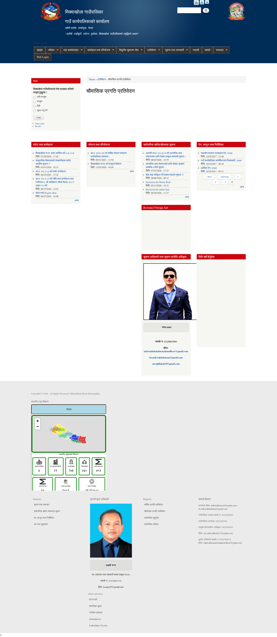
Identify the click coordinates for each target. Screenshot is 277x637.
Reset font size (202, 2)
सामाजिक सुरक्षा (95, 605)
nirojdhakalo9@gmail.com (166, 363)
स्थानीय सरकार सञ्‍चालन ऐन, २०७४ (216, 153)
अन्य (77, 200)
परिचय (49, 50)
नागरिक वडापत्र (95, 612)
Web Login (43, 57)
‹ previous (224, 176)
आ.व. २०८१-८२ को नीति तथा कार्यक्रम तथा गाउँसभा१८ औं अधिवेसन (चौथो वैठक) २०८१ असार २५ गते (55, 182)
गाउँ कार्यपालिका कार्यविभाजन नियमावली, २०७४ (221, 160)
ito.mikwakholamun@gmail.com (166, 357)
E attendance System (98, 625)
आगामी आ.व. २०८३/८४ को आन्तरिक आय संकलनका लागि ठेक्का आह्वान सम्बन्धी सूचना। (166, 154)
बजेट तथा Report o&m (46, 192)
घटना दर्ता (93, 599)
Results (38, 126)
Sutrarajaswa (95, 618)
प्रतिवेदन (150, 50)
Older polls (39, 123)
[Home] (51, 10)
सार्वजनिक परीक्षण (151, 524)
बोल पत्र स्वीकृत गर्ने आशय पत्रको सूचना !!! (165, 174)
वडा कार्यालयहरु (70, 50)
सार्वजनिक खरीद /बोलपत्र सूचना (47, 511)
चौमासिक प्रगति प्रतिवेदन (154, 511)
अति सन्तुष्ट (42, 96)
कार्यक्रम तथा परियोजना (97, 50)
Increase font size (196, 2)
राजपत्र (218, 50)
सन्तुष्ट (39, 101)
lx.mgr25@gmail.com (113, 587)
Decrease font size (207, 2)
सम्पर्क (207, 50)
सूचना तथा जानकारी (173, 50)
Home (92, 79)
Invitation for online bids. (158, 189)
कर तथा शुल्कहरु (41, 524)
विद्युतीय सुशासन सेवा (127, 50)
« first (208, 176)
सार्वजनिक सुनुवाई (151, 517)
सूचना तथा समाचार (41, 504)
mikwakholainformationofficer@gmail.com (166, 351)
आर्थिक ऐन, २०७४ (209, 168)
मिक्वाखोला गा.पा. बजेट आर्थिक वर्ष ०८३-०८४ (55, 153)
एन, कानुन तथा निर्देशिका (44, 517)
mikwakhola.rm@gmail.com (223, 505)
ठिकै (38, 105)
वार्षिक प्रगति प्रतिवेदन (153, 504)
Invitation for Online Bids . (159, 182)
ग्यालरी (196, 50)
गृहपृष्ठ (40, 50)
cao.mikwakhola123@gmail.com (218, 533)
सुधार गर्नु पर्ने (42, 110)
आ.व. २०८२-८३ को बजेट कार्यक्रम (51, 171)
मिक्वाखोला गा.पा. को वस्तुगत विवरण (106, 163)
